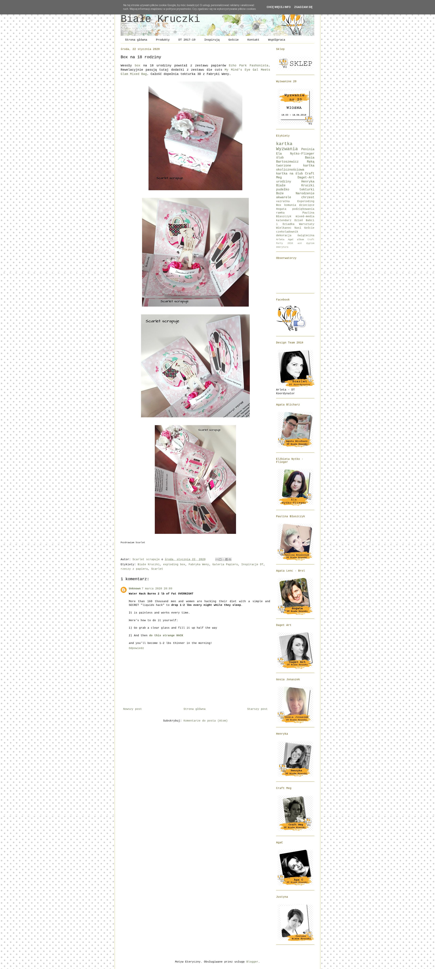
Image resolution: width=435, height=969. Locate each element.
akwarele (283, 197)
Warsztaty (306, 224)
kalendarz (283, 220)
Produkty (163, 39)
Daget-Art (306, 177)
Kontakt (253, 39)
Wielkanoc (283, 227)
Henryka (307, 181)
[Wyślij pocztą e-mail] (217, 559)
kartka (284, 143)
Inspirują (212, 39)
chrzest (307, 197)
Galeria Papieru (225, 564)
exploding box (174, 564)
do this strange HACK (166, 635)
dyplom (310, 243)
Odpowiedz (136, 648)
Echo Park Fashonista (247, 65)
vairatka (283, 201)
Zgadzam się (303, 7)
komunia (290, 205)
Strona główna (136, 39)
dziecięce (306, 205)
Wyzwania (287, 149)
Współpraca (276, 39)
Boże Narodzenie (295, 193)
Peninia (307, 149)
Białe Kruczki (160, 19)
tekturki (306, 189)
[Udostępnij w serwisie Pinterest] (230, 559)
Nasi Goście (304, 227)
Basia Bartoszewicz (295, 159)
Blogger (252, 961)
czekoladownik (287, 231)
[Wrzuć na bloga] (220, 559)
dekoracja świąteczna (295, 235)
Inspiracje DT (252, 564)
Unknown (135, 588)
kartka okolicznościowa (295, 167)
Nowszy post (132, 709)
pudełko (282, 189)
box (137, 65)
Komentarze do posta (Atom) (206, 720)
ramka (280, 212)
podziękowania (303, 209)
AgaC (290, 239)
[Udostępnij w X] (223, 559)
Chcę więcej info (279, 7)
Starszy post (257, 709)
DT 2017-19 (186, 39)
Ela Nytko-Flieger (295, 154)
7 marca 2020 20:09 (157, 588)
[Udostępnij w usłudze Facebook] (226, 559)
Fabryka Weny (199, 564)
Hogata (281, 209)
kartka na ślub (289, 173)
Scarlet (157, 569)
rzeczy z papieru (134, 569)
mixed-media (305, 216)
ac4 (300, 243)
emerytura (282, 247)
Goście (233, 39)
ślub (280, 157)
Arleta (280, 239)
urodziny (283, 181)
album (300, 239)
